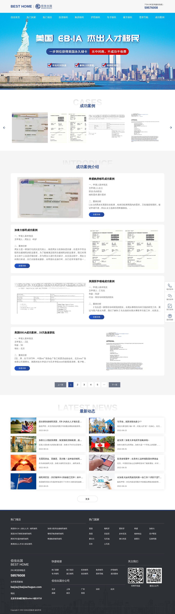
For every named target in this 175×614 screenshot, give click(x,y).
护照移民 (95, 17)
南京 (68, 593)
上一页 (60, 385)
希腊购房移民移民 (55, 539)
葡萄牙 (107, 529)
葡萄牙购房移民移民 (56, 534)
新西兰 (137, 539)
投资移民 (63, 17)
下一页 (114, 385)
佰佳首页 (15, 17)
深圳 (98, 589)
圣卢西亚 (152, 534)
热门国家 (31, 17)
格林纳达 (137, 534)
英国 (91, 529)
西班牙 (122, 529)
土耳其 (107, 544)
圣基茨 (107, 534)
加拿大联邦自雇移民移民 (57, 529)
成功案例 (159, 17)
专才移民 (111, 17)
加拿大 (152, 529)
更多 (87, 499)
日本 (91, 544)
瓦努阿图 (152, 539)
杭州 (112, 589)
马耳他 (107, 539)
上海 (68, 589)
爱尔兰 (91, 539)
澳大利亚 (122, 539)
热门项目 (47, 17)
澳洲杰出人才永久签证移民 (21, 544)
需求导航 (143, 17)
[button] (4, 127)
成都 (53, 593)
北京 (53, 589)
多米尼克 (122, 534)
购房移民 (79, 17)
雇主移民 (127, 17)
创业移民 (84, 574)
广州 (83, 589)
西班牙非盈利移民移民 (20, 539)
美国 (91, 534)
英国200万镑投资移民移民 (21, 534)
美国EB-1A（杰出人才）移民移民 (24, 529)
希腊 (136, 529)
